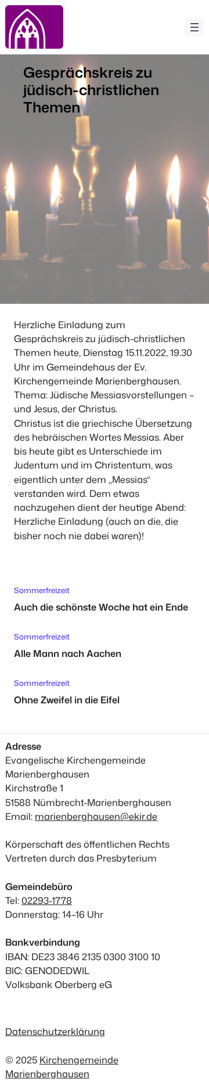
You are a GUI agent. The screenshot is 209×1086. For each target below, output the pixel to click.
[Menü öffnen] (194, 27)
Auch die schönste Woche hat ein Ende (101, 606)
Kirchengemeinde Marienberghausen (61, 1066)
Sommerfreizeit (42, 589)
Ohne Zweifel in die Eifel (67, 699)
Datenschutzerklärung (55, 1031)
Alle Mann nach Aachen (67, 653)
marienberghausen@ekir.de (96, 816)
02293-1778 (46, 900)
